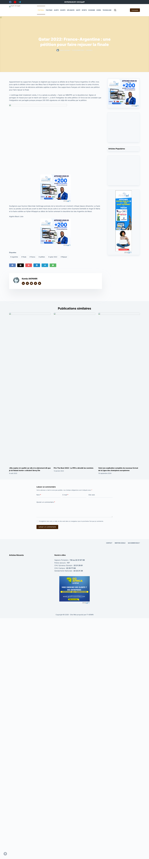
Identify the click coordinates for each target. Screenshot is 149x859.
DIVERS (98, 10)
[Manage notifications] (5, 853)
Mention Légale (120, 543)
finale (23, 257)
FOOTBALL (41, 10)
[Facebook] (10, 2)
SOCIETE (62, 10)
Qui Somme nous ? (134, 543)
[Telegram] (20, 2)
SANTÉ (78, 10)
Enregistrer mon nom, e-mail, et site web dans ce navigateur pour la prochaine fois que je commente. (71, 521)
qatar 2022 (52, 257)
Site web (91, 495)
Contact (109, 543)
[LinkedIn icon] (23, 283)
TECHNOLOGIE (107, 10)
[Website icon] (27, 283)
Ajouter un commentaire (45, 502)
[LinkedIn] (36, 265)
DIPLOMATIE (70, 10)
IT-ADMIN (89, 615)
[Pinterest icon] (35, 283)
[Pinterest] (28, 265)
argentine (14, 257)
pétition (42, 257)
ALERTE (56, 10)
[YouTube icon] (39, 283)
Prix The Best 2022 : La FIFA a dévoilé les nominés (73, 468)
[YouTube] (15, 2)
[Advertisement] (123, 128)
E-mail (65, 495)
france (32, 257)
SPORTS (84, 10)
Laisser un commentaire (47, 527)
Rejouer (64, 257)
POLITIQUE (49, 10)
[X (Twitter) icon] (31, 283)
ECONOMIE (91, 10)
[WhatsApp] (53, 265)
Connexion (134, 10)
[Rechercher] (115, 10)
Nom (38, 495)
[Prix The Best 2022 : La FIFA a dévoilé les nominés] (74, 389)
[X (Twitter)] (20, 265)
